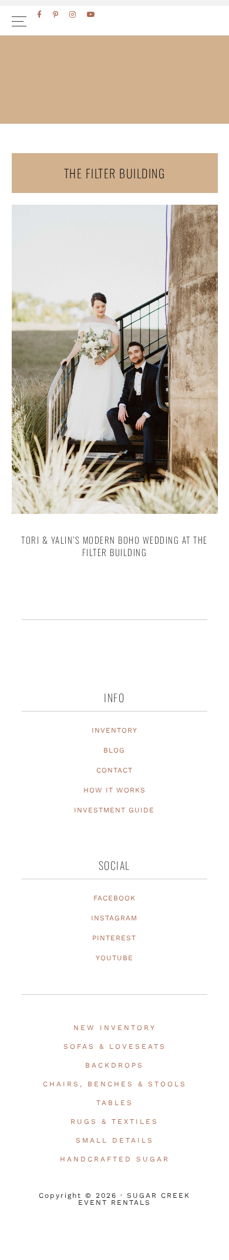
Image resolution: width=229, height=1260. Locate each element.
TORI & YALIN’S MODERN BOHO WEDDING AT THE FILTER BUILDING (114, 545)
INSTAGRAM (114, 918)
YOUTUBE (114, 958)
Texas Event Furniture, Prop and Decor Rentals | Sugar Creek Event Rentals (114, 106)
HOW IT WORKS (114, 790)
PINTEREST (114, 938)
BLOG (114, 750)
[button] (114, 21)
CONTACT (114, 770)
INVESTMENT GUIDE (114, 810)
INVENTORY (114, 730)
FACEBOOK (114, 898)
